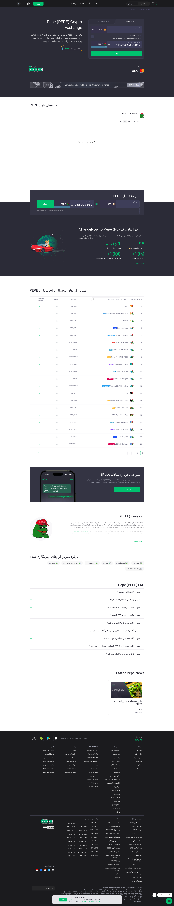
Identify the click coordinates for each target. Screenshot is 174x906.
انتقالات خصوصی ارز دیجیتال (112, 779)
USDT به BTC (94, 855)
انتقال (82, 4)
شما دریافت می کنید (134, 42)
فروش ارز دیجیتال (137, 877)
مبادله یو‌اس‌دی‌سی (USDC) (112, 837)
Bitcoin (126, 306)
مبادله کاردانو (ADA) (114, 844)
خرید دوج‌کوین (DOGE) (135, 844)
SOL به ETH (71, 823)
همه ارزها (117, 874)
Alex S (140, 710)
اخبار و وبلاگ (138, 754)
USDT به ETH (71, 827)
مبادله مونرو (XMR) (114, 841)
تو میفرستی (136, 27)
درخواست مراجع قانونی (47, 768)
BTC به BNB (83, 849)
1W (138, 122)
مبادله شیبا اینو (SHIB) (114, 864)
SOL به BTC (94, 851)
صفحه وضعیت (71, 768)
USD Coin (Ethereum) (119, 422)
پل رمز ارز (117, 794)
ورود (38, 4)
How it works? (140, 263)
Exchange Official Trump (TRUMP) (112, 869)
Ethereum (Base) (121, 328)
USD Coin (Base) (121, 437)
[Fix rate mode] (109, 45)
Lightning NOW (115, 805)
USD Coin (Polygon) (118, 444)
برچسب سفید (94, 768)
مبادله (97, 4)
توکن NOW (117, 768)
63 (129, 453)
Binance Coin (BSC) (120, 408)
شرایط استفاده (49, 754)
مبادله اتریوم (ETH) (114, 826)
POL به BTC (71, 852)
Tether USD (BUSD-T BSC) (118, 357)
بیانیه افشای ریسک (48, 761)
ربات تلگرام (116, 801)
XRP (127, 393)
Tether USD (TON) (120, 371)
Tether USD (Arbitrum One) (115, 386)
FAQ (74, 750)
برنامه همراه (116, 757)
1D (142, 122)
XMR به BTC (94, 841)
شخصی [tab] (144, 4)
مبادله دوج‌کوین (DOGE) (113, 848)
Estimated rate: (134, 38)
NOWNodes (94, 786)
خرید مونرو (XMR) (137, 851)
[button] (99, 29)
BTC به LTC (72, 834)
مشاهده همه (36, 453)
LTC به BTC (83, 845)
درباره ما (139, 750)
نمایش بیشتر (138, 541)
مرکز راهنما (72, 765)
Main (149, 9)
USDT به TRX (83, 823)
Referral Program (92, 757)
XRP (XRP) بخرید (137, 841)
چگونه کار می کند (70, 754)
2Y (121, 122)
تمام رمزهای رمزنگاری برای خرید (134, 873)
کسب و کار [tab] (132, 4)
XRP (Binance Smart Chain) (117, 400)
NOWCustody (94, 783)
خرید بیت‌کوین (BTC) (136, 822)
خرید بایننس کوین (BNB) (135, 833)
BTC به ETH (94, 848)
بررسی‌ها (139, 768)
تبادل (116, 53)
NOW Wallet (116, 761)
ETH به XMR (94, 833)
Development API (92, 750)
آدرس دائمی (116, 754)
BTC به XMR (94, 822)
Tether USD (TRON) (120, 342)
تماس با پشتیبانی (127, 489)
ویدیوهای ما (139, 761)
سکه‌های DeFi (116, 790)
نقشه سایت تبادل (115, 877)
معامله (118, 812)
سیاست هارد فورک (48, 765)
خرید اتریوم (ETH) (137, 826)
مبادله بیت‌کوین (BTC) (114, 822)
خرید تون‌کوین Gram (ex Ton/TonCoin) (135, 860)
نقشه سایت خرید (137, 881)
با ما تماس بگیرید (71, 761)
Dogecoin (85, 531)
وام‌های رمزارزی (115, 797)
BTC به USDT (94, 826)
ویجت (96, 765)
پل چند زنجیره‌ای (93, 776)
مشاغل (140, 765)
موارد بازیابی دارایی (48, 772)
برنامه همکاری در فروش (91, 761)
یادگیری (73, 4)
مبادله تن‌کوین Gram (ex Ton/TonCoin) (113, 856)
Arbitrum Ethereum (117, 335)
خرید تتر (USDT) (137, 830)
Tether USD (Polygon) (118, 379)
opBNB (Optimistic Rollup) (119, 415)
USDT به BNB (71, 830)
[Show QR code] (34, 738)
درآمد (89, 4)
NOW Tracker (116, 765)
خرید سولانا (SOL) (137, 864)
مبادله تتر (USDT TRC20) (113, 833)
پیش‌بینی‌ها (117, 772)
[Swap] (92, 36)
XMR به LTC (83, 838)
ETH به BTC (94, 837)
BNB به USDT (83, 856)
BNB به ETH (94, 844)
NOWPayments (93, 779)
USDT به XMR (94, 830)
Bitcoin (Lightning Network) (116, 313)
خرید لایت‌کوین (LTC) (136, 848)
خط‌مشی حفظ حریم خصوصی (90, 901)
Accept (63, 899)
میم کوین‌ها (117, 786)
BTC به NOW (71, 845)
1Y (125, 122)
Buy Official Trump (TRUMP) (133, 868)
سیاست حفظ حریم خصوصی (45, 757)
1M (134, 122)
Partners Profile (93, 754)
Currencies (141, 9)
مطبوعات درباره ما (137, 757)
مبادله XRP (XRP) (115, 861)
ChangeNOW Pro (115, 750)
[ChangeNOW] (154, 3)
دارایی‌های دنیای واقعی (113, 783)
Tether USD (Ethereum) (119, 350)
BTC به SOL (71, 856)
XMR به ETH (83, 841)
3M (129, 122)
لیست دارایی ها (93, 772)
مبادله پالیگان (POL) (114, 851)
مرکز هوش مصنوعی (114, 776)
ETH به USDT (71, 838)
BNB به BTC (83, 834)
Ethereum (125, 321)
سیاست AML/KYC (48, 750)
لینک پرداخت (116, 808)
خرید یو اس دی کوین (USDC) (134, 837)
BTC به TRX (71, 841)
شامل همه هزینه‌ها (134, 35)
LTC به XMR (83, 827)
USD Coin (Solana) (119, 429)
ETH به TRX (71, 849)
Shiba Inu (77, 531)
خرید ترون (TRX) (137, 855)
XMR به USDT (82, 852)
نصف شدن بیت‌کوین (70, 772)
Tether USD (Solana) (118, 364)
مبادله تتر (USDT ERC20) (113, 830)
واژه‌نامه (73, 757)
